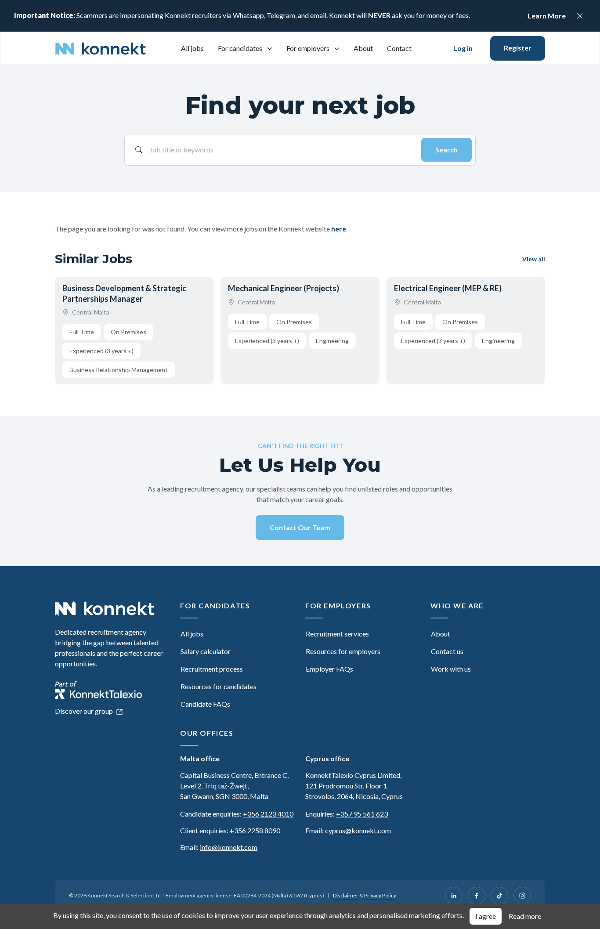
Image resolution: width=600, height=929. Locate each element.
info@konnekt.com (228, 847)
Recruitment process (212, 669)
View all (533, 259)
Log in (463, 48)
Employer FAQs (329, 669)
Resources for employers (343, 651)
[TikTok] (499, 895)
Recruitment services (337, 633)
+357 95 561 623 (362, 814)
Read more (525, 916)
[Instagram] (522, 895)
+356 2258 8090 (255, 830)
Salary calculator (206, 651)
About (363, 48)
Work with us (451, 669)
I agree (485, 916)
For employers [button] (308, 48)
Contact (399, 48)
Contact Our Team (300, 527)
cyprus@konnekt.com (358, 830)
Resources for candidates (219, 686)
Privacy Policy (380, 895)
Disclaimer (345, 895)
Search (446, 149)
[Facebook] (476, 895)
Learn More (547, 15)
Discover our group (84, 711)
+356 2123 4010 (268, 814)
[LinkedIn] (454, 895)
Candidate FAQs (205, 704)
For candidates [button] (241, 48)
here (338, 228)
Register (517, 47)
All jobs (192, 48)
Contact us (447, 651)
